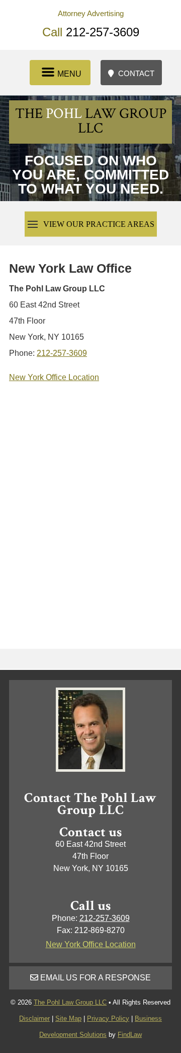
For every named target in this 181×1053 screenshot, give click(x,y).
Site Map (68, 1018)
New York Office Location (54, 377)
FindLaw (130, 1034)
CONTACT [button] (136, 73)
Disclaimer (34, 1018)
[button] (60, 69)
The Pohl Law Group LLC (70, 1002)
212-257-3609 (102, 32)
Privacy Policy (108, 1018)
